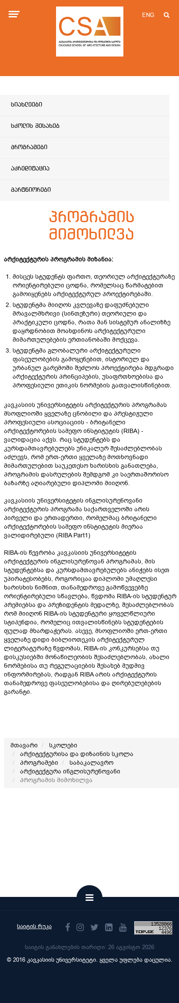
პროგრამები (29, 147)
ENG (148, 15)
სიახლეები (26, 105)
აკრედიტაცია (30, 169)
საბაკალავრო (91, 763)
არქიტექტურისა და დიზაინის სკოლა (76, 754)
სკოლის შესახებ (35, 126)
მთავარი (24, 745)
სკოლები (63, 745)
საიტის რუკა (34, 926)
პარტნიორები (31, 190)
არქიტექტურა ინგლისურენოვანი (70, 771)
